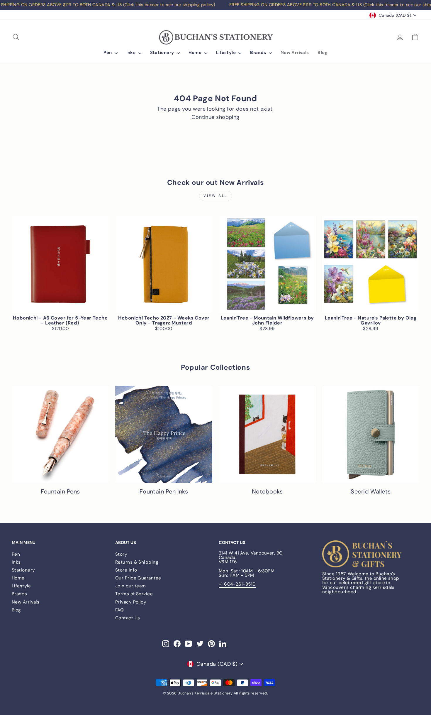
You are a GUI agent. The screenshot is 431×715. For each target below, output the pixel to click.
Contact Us (127, 618)
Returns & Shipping (136, 562)
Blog (323, 52)
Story (121, 554)
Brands (258, 52)
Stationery (162, 52)
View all (215, 195)
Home (196, 52)
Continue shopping (215, 117)
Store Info (126, 570)
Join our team (130, 586)
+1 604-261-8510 (237, 584)
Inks (131, 52)
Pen (108, 52)
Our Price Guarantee (138, 578)
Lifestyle (226, 52)
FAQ (119, 610)
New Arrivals (295, 52)
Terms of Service (134, 594)
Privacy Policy (130, 602)
